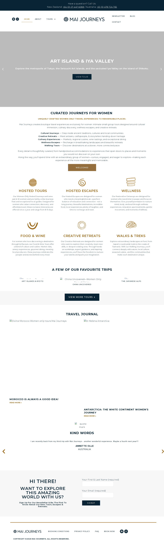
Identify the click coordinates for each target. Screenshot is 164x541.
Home (27, 19)
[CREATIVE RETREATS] (82, 226)
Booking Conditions (58, 531)
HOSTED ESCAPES (82, 191)
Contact (116, 22)
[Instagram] (17, 19)
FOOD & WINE (32, 236)
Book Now (109, 531)
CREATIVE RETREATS (81, 236)
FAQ (97, 531)
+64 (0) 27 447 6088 (73, 7)
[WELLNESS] (131, 182)
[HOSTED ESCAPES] (82, 182)
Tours (49, 19)
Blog (132, 16)
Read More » (16, 403)
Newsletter (118, 16)
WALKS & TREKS (131, 236)
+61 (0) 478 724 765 (107, 7)
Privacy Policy (82, 531)
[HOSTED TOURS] (33, 182)
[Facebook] (13, 19)
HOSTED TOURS (33, 191)
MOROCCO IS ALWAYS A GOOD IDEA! (34, 399)
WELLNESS (131, 191)
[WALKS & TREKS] (131, 226)
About (38, 19)
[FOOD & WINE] (33, 227)
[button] (2, 69)
